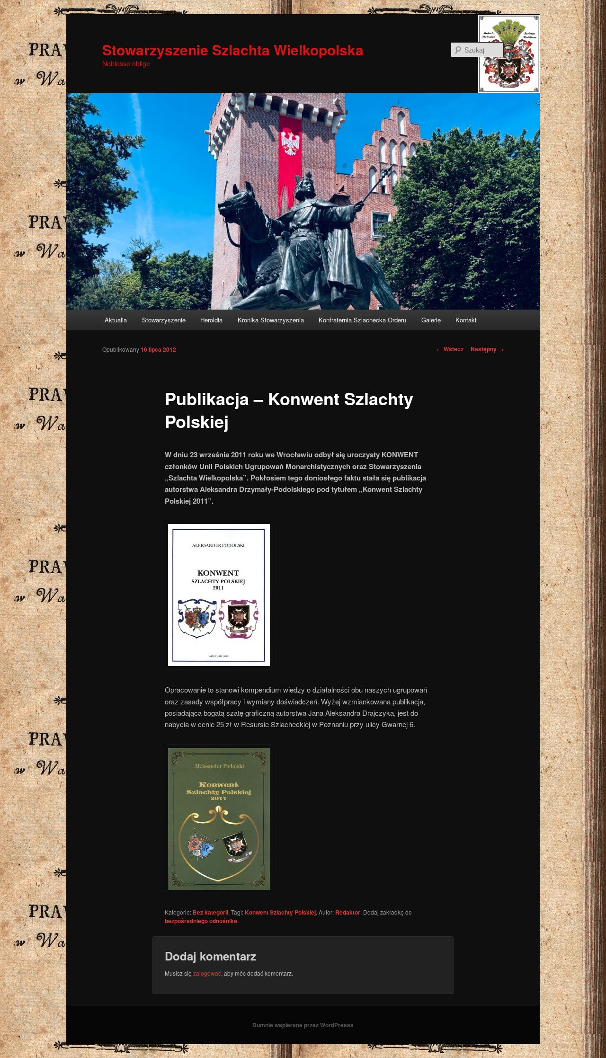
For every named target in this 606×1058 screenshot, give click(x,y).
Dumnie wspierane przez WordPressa (303, 1025)
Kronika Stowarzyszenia (271, 319)
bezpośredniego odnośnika (201, 920)
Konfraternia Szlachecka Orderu (362, 319)
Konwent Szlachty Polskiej (280, 912)
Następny (487, 349)
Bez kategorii (210, 912)
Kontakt (466, 319)
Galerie (431, 319)
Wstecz (450, 349)
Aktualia (116, 319)
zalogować (207, 973)
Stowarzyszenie (164, 319)
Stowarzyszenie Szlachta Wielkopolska (233, 49)
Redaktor (347, 912)
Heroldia (211, 319)
